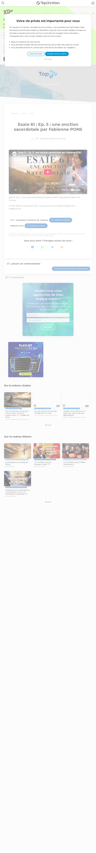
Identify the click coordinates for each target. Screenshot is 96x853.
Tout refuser (48, 59)
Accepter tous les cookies (56, 54)
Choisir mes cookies (36, 54)
